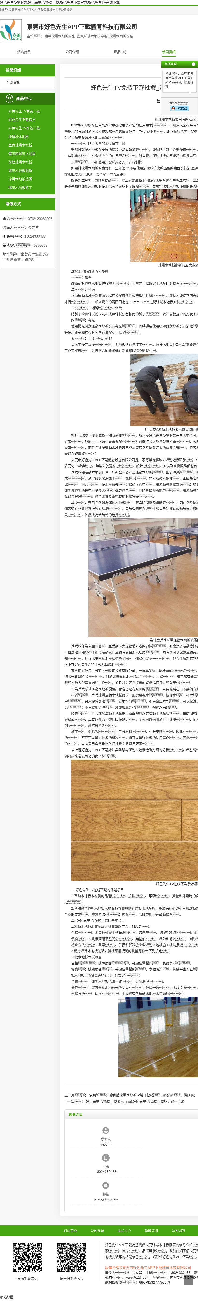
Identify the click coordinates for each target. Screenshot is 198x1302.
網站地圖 (7, 1297)
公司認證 (178, 1230)
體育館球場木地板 (21, 154)
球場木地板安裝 (168, 302)
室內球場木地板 (20, 145)
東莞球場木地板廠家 (93, 138)
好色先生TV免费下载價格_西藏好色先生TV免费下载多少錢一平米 (135, 1101)
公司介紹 (72, 52)
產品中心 (120, 52)
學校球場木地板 (20, 162)
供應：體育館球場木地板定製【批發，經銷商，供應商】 (143, 1095)
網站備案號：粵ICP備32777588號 (137, 1282)
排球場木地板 (18, 137)
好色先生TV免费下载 (24, 111)
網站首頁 (24, 52)
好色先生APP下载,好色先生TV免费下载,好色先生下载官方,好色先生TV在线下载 (60, 2)
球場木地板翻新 (20, 171)
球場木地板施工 (20, 187)
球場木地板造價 (20, 179)
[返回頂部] (188, 1280)
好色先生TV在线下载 (24, 128)
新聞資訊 (169, 52)
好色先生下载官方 (21, 120)
